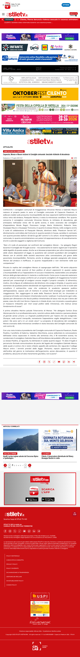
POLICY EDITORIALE (12, 556)
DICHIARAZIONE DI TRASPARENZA (17, 572)
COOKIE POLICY (11, 585)
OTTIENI (66, 5)
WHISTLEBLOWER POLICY (14, 581)
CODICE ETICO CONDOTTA (15, 560)
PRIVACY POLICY (12, 564)
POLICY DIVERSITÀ (12, 568)
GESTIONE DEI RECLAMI (14, 576)
